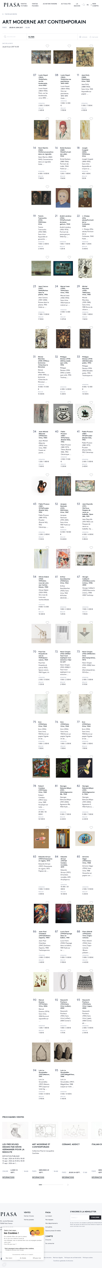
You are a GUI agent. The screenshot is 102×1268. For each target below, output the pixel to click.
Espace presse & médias (53, 1230)
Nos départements (51, 1223)
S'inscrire (48, 1240)
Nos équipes (49, 1219)
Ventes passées (35, 5)
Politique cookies (88, 1257)
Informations (8, 1177)
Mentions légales (58, 1257)
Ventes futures (24, 5)
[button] (34, 1184)
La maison (48, 1216)
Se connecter (49, 1243)
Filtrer (31, 36)
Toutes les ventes (11, 14)
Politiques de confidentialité (72, 1257)
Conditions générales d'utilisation (63, 1260)
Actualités (66, 4)
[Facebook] (1, 1259)
